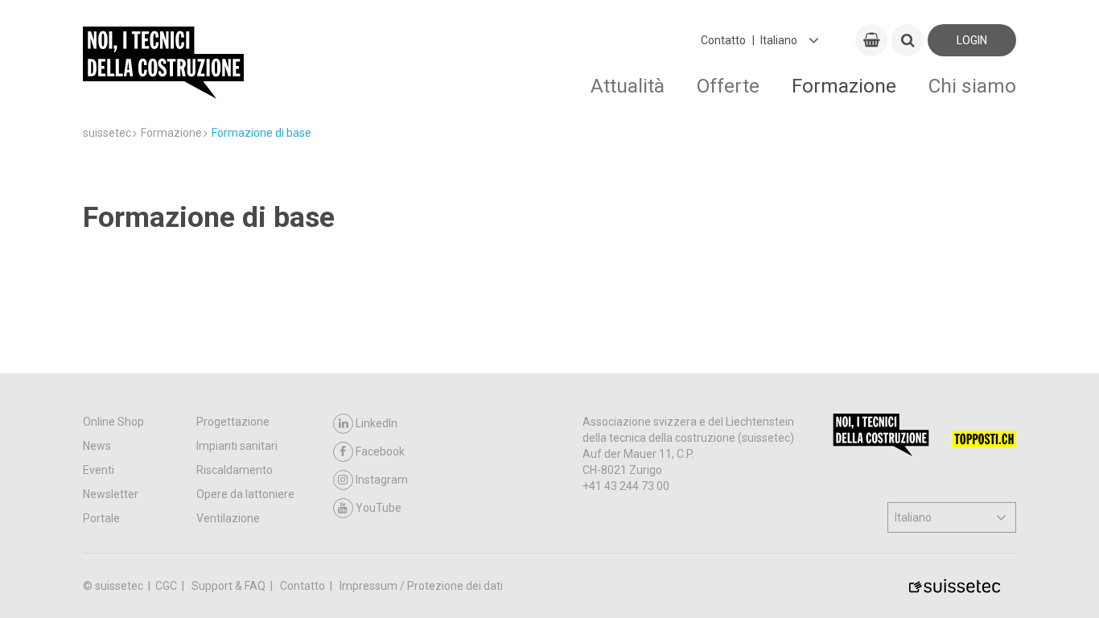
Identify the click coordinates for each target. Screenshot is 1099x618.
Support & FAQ (229, 585)
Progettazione (233, 421)
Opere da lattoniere (245, 494)
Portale (101, 518)
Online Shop (113, 421)
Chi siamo (972, 85)
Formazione (844, 85)
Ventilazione (228, 518)
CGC (167, 585)
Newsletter (110, 494)
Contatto (723, 40)
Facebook (380, 451)
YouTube (378, 507)
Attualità (628, 85)
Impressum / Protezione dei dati (421, 585)
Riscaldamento (234, 470)
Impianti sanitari (237, 445)
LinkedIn (376, 423)
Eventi (98, 470)
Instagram (382, 479)
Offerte (728, 85)
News (97, 445)
